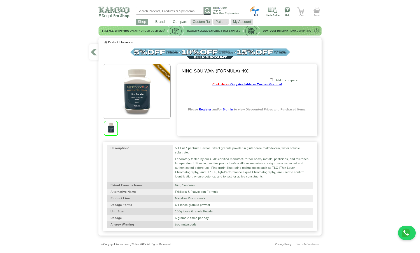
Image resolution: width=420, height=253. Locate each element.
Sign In (228, 109)
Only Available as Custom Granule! (247, 84)
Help (287, 15)
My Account (242, 22)
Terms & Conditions (307, 244)
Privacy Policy (283, 244)
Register (205, 109)
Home (105, 42)
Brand (160, 22)
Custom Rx (201, 22)
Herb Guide (273, 15)
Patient (220, 22)
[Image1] (110, 132)
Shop (142, 22)
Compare (180, 22)
